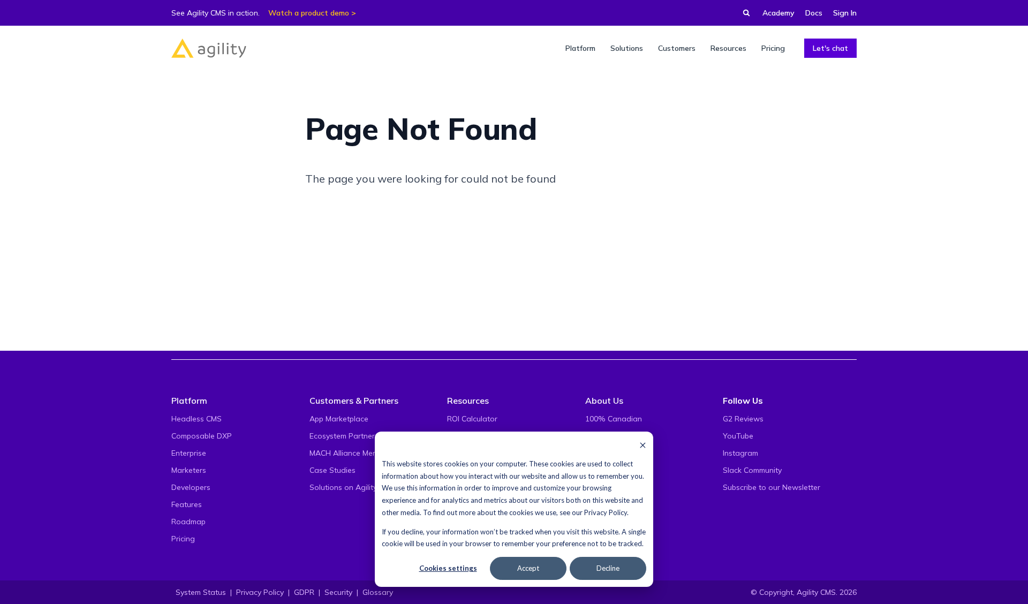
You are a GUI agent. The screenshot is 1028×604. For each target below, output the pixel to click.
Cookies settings (448, 568)
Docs (813, 13)
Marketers (188, 470)
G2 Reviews (743, 419)
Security (338, 592)
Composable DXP (201, 436)
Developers (190, 487)
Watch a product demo (308, 13)
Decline (607, 568)
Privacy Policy (605, 512)
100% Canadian (613, 419)
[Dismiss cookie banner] (642, 445)
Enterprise (188, 453)
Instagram (740, 453)
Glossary (377, 592)
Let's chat (830, 48)
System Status (201, 592)
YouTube (738, 436)
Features (186, 504)
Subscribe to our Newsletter (771, 487)
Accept (528, 568)
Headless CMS (196, 419)
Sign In (845, 13)
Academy (778, 13)
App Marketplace (338, 419)
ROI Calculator (472, 419)
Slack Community (752, 470)
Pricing (183, 538)
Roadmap (188, 521)
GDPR (304, 592)
